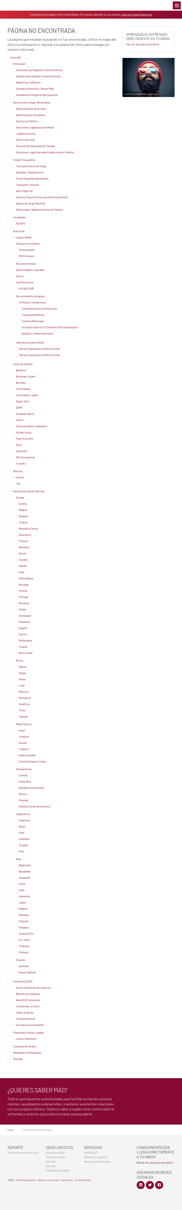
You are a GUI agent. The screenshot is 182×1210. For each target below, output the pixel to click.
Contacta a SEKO (22, 981)
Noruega (23, 584)
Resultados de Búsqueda (27, 1052)
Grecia (22, 553)
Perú (21, 851)
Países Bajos (26, 578)
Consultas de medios (57, 1170)
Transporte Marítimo (33, 314)
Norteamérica (24, 769)
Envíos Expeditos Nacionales (32, 178)
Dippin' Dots (22, 401)
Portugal (23, 597)
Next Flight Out (24, 191)
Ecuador (23, 845)
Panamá (23, 800)
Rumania (24, 603)
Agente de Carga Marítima (30, 203)
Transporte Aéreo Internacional (39, 308)
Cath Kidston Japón (27, 395)
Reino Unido (26, 652)
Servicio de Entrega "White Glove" (32, 102)
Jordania (24, 736)
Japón (22, 902)
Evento (20, 477)
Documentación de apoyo (30, 296)
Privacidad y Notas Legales (28, 1032)
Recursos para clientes (97, 1161)
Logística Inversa (25, 133)
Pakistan (24, 915)
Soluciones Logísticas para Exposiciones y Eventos (45, 152)
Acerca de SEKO (55, 1152)
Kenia (22, 679)
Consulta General (25, 1018)
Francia (23, 541)
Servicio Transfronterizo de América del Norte (42, 197)
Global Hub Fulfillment (28, 82)
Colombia (24, 838)
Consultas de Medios (24, 1046)
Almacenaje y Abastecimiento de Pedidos (39, 209)
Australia (24, 966)
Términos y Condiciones (32, 302)
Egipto (22, 673)
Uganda (23, 716)
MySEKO (20, 223)
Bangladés (25, 871)
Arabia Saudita (27, 755)
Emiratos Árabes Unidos (32, 761)
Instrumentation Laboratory (31, 426)
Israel (22, 730)
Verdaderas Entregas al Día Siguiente (37, 94)
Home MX (15, 57)
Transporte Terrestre (27, 184)
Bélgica (23, 509)
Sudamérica (23, 814)
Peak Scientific (24, 438)
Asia (18, 859)
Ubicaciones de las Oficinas (28, 491)
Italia (21, 572)
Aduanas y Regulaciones (30, 172)
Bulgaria (23, 516)
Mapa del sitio (67, 1180)
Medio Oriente (24, 724)
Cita (18, 483)
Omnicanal (19, 63)
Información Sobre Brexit (30, 342)
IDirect (19, 420)
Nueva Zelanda (27, 972)
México (23, 794)
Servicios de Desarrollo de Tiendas (35, 146)
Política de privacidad (26, 1180)
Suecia (23, 634)
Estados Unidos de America (34, 806)
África (19, 660)
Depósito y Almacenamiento (37, 333)
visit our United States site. (137, 14)
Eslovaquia (25, 615)
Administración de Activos (31, 108)
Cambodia (24, 877)
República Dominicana (31, 787)
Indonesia (24, 896)
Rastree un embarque (28, 993)
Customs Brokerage (33, 321)
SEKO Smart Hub (25, 139)
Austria (23, 503)
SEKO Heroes (26, 256)
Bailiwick (21, 370)
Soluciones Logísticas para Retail (35, 127)
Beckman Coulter (25, 376)
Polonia (23, 590)
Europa (20, 497)
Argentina (24, 820)
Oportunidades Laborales (30, 269)
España (23, 628)
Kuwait (23, 742)
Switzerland (25, 640)
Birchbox (21, 382)
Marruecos (25, 697)
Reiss (19, 444)
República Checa (28, 528)
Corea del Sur (26, 933)
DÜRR (19, 407)
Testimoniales (27, 249)
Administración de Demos (30, 115)
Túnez (22, 710)
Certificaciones (24, 282)
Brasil (22, 826)
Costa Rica (25, 781)
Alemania (24, 547)
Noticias (18, 471)
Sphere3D (21, 451)
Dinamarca (25, 534)
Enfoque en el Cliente (28, 243)
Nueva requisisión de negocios (33, 987)
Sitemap (18, 1058)
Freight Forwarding (24, 159)
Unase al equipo (25, 1012)
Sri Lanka (24, 939)
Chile (21, 832)
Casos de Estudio (23, 364)
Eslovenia (24, 621)
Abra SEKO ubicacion (28, 1000)
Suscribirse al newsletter (30, 1024)
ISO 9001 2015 (26, 288)
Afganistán (25, 865)
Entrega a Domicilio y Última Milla (34, 88)
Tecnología (19, 217)
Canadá (23, 775)
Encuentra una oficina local (23, 1152)
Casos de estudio (55, 1157)
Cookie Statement (26, 1038)
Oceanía (20, 959)
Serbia (22, 609)
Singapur (24, 927)
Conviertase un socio (28, 1006)
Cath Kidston (23, 388)
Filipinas (23, 921)
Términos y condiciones (48, 1180)
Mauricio (24, 691)
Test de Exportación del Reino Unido (39, 348)
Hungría (23, 559)
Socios (20, 276)
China (22, 883)
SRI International (25, 457)
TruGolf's (21, 463)
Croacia (23, 522)
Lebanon (24, 749)
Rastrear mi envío (94, 1157)
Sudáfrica (24, 704)
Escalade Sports (25, 413)
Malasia (23, 908)
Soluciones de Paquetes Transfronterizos (39, 70)
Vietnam (23, 952)
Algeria (23, 666)
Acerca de (19, 231)
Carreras (51, 1166)
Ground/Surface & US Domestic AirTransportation (50, 327)
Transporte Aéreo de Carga (31, 166)
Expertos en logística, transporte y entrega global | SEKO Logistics (9, 5)
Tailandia (24, 946)
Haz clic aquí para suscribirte (142, 44)
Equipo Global (23, 237)
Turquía (23, 646)
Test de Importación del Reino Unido (39, 355)
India (21, 890)
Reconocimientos (26, 263)
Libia (22, 685)
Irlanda (22, 565)
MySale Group (23, 432)
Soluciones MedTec (27, 121)
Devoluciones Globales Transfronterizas (38, 76)
